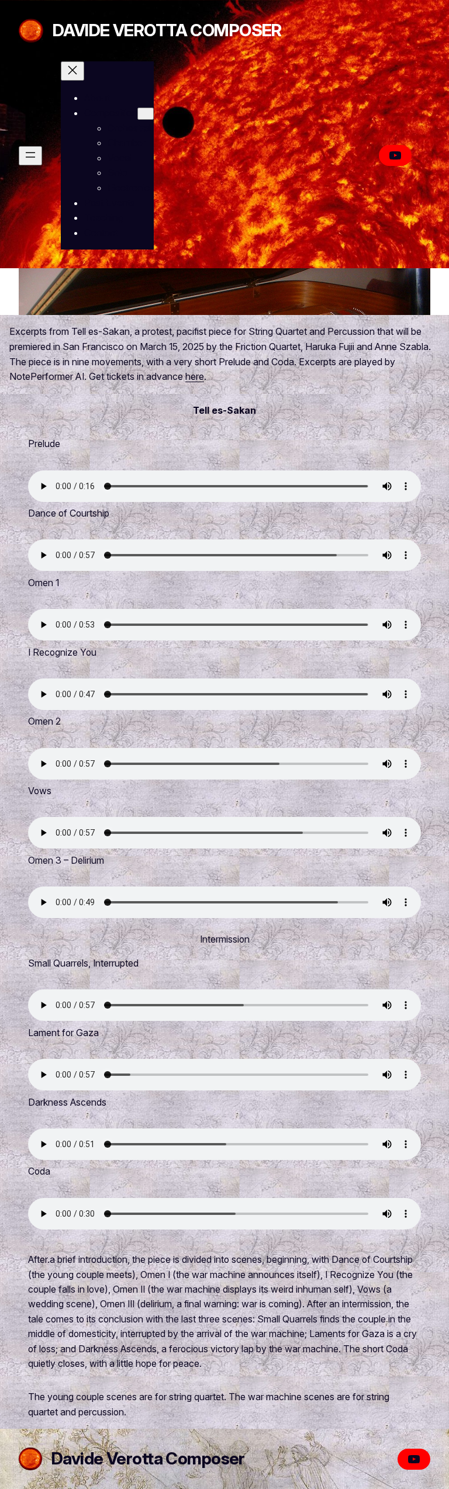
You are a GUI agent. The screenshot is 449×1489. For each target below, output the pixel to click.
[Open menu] (30, 155)
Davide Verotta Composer (167, 30)
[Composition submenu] (145, 114)
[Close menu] (72, 71)
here (194, 376)
